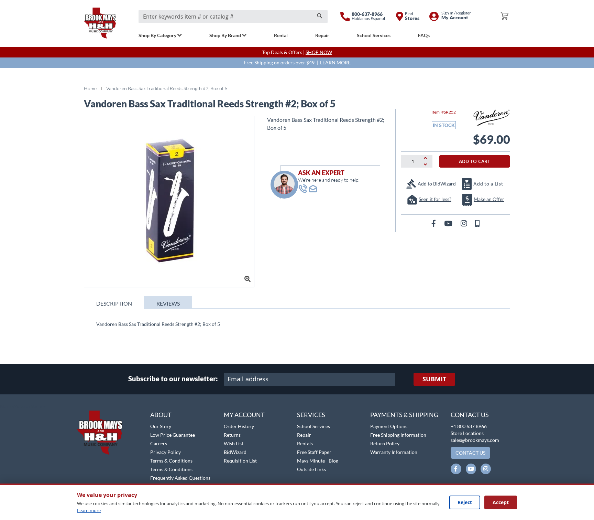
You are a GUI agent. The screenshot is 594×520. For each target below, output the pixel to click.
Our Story (160, 426)
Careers (158, 443)
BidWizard (235, 452)
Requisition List (240, 461)
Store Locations (467, 433)
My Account (244, 414)
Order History (239, 426)
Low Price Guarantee (172, 435)
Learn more (89, 510)
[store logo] (100, 23)
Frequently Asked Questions (180, 478)
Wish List (233, 443)
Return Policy (384, 443)
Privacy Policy (165, 452)
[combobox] (233, 16)
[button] (23, 407)
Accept (501, 502)
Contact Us (470, 414)
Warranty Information (393, 452)
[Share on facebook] (434, 223)
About (161, 414)
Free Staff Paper (314, 452)
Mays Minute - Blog (317, 461)
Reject (465, 502)
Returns (232, 435)
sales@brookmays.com (475, 440)
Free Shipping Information (398, 435)
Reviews (168, 303)
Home (90, 88)
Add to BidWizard (437, 184)
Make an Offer (489, 199)
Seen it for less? (435, 199)
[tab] (114, 302)
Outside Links (311, 469)
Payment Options (388, 426)
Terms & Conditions (171, 461)
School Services (313, 426)
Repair (304, 435)
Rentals (305, 443)
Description (114, 303)
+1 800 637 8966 (469, 426)
